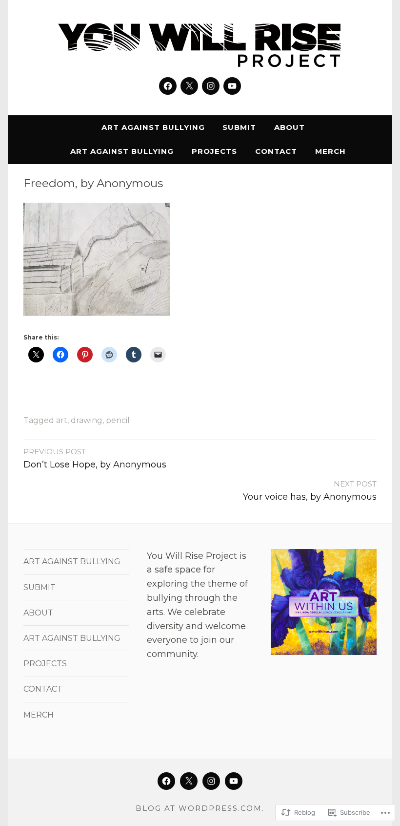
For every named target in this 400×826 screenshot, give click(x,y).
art (61, 420)
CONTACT (276, 151)
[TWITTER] (189, 781)
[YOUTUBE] (234, 781)
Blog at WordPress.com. (200, 808)
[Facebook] (168, 86)
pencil (118, 420)
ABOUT (289, 127)
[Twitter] (189, 86)
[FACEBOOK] (166, 781)
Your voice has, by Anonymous (310, 490)
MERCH (330, 151)
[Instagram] (211, 86)
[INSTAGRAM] (211, 781)
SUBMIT (239, 127)
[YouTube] (232, 86)
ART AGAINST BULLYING (153, 127)
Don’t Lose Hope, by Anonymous (94, 458)
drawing (86, 420)
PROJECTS (214, 151)
